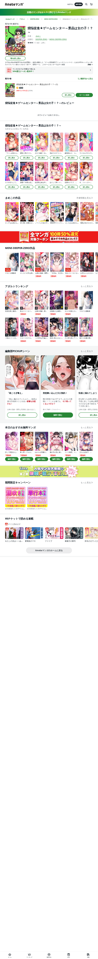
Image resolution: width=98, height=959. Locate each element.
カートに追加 (84, 95)
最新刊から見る (86, 78)
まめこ (38, 36)
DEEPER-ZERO (41, 39)
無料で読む (57, 415)
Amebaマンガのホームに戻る (49, 550)
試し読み (68, 95)
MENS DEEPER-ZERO (58, 39)
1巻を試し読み (15, 58)
